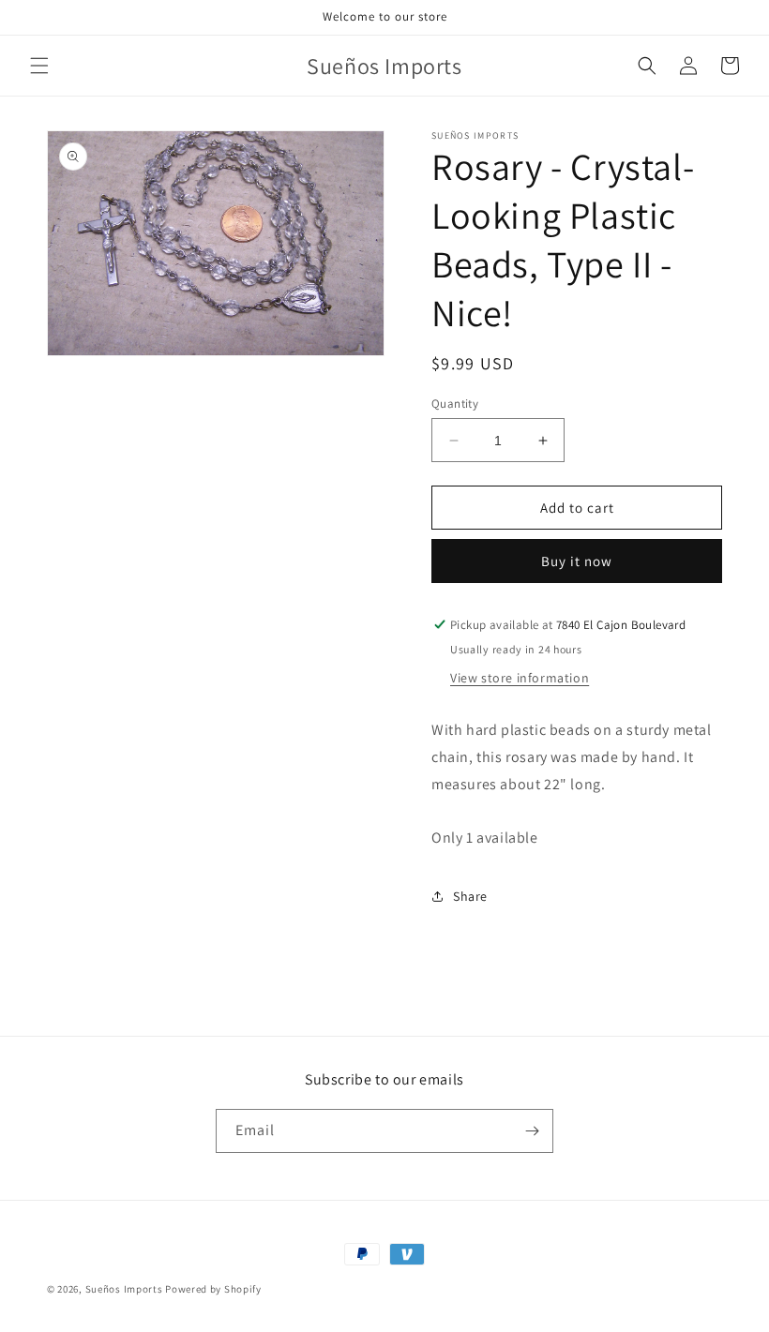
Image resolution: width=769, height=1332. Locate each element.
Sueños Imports (124, 1288)
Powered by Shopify (213, 1288)
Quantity (454, 404)
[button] (39, 65)
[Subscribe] (531, 1131)
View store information (519, 677)
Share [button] (470, 896)
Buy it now (576, 561)
